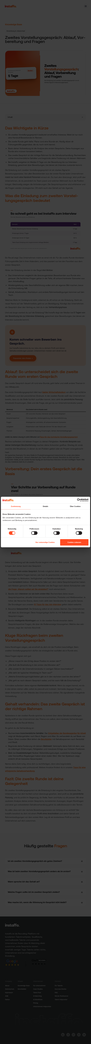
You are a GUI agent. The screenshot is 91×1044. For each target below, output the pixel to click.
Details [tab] (45, 506)
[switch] (34, 533)
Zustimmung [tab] (16, 506)
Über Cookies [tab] (75, 506)
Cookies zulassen (74, 542)
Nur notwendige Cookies (45, 542)
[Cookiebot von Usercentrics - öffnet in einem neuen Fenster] (78, 500)
